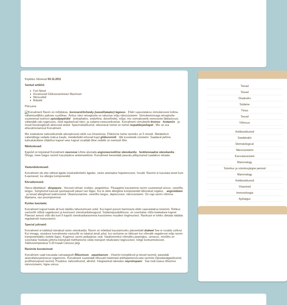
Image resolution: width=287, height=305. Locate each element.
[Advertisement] (96, 33)
